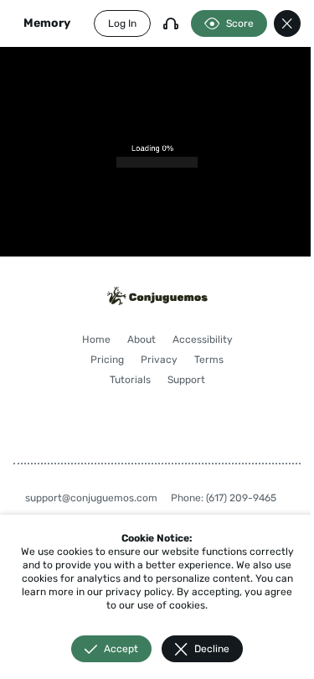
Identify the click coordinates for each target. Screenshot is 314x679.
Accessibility (202, 339)
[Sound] (170, 23)
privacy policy (139, 592)
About (141, 339)
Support (186, 380)
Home (96, 339)
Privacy (159, 359)
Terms (209, 359)
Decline (211, 649)
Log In (122, 23)
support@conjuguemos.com (91, 498)
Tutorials (130, 380)
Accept (121, 649)
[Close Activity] (287, 23)
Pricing (107, 359)
